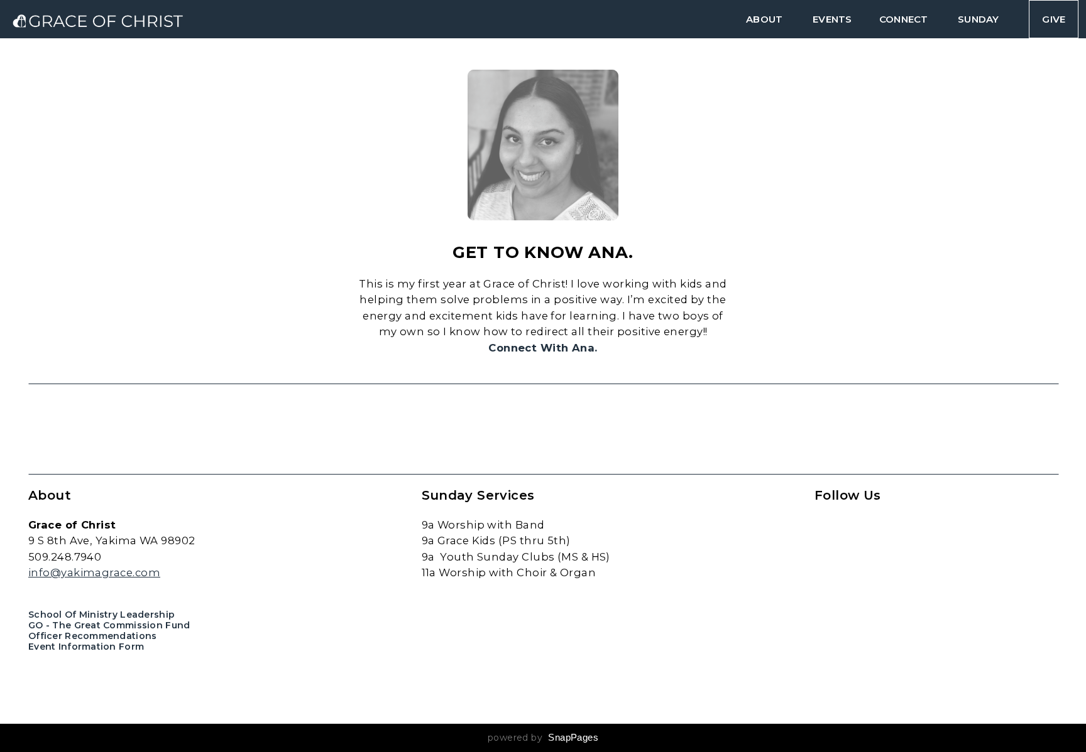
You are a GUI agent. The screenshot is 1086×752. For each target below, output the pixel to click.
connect (904, 19)
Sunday (979, 19)
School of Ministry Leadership (101, 614)
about (765, 19)
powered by (543, 737)
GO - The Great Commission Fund (109, 625)
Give (1053, 19)
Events (832, 19)
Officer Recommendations (92, 636)
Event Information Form (86, 646)
